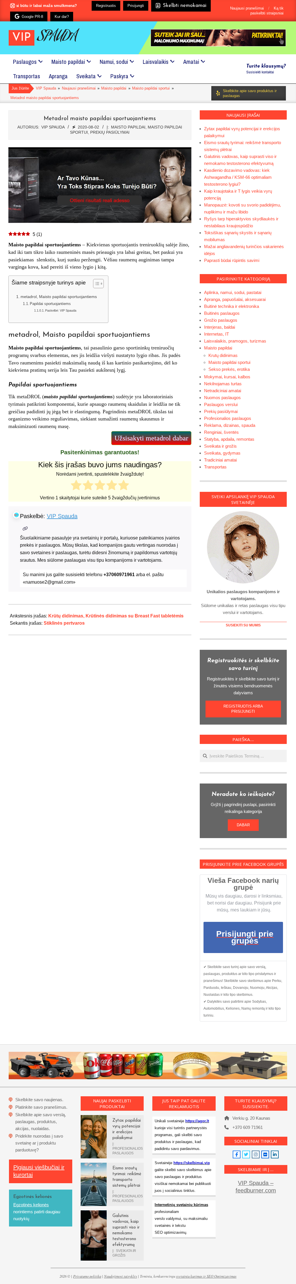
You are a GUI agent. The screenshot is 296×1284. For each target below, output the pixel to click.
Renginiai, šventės (221, 432)
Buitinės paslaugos (222, 313)
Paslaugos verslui (221, 404)
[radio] (76, 486)
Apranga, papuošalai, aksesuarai (235, 299)
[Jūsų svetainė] (25, 529)
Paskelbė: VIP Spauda (60, 310)
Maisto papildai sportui (229, 362)
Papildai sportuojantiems (50, 304)
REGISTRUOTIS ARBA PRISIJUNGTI (243, 709)
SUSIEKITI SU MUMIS (243, 625)
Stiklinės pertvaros (64, 623)
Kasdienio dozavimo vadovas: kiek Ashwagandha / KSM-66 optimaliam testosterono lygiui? (238, 177)
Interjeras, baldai (219, 327)
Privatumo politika (87, 1276)
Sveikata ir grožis (220, 446)
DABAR (243, 825)
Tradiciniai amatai (220, 459)
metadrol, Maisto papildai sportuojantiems (59, 296)
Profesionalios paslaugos (227, 418)
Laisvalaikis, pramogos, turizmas (235, 340)
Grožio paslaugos (220, 320)
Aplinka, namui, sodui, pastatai (232, 292)
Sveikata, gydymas (222, 453)
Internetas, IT (216, 334)
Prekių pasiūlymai (110, 132)
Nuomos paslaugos (222, 397)
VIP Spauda (62, 516)
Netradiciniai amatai (222, 390)
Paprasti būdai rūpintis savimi (231, 260)
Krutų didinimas (223, 355)
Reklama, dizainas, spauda (229, 425)
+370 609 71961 (247, 1127)
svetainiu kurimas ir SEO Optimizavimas (206, 1276)
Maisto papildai (128, 127)
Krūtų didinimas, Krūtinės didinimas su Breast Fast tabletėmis (116, 615)
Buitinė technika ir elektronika (231, 306)
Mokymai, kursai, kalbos (227, 376)
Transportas (215, 466)
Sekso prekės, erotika (229, 369)
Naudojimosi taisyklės (120, 1276)
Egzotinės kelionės (31, 1204)
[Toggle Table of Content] (95, 284)
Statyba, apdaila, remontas (229, 439)
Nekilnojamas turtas (223, 383)
